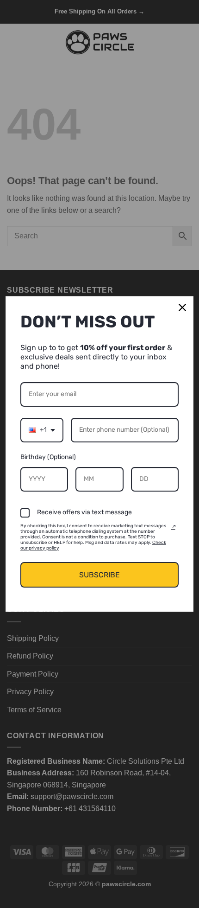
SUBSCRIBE (99, 574)
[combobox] (41, 430)
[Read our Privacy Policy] (173, 527)
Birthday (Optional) (48, 457)
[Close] (182, 307)
